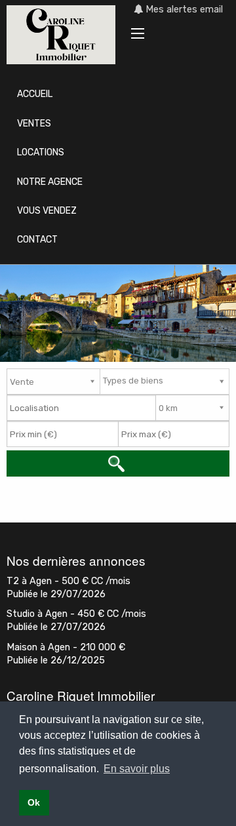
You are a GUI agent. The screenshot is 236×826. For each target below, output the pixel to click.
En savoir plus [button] (137, 768)
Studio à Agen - (76, 614)
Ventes (34, 123)
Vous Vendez (47, 210)
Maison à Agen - (66, 647)
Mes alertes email (183, 9)
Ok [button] (34, 802)
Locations (40, 152)
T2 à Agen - (68, 581)
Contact (37, 239)
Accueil (34, 94)
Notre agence (50, 181)
